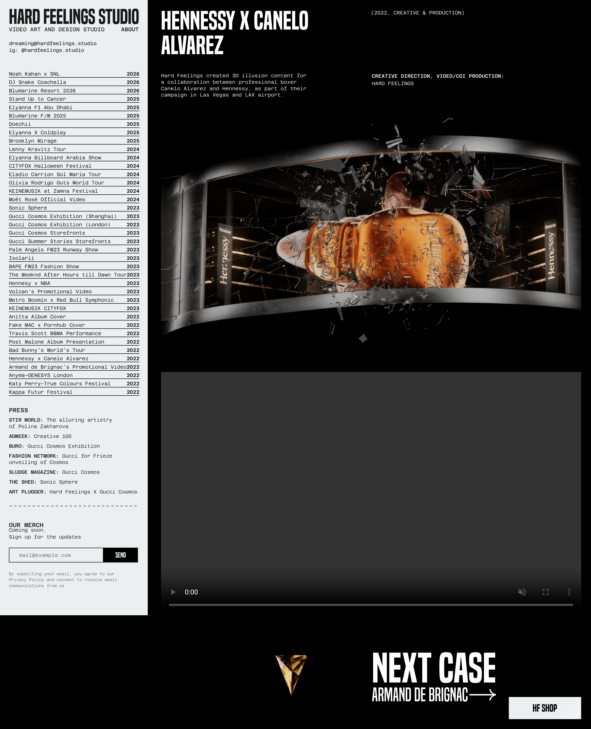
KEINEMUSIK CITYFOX (74, 308)
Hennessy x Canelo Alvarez (74, 358)
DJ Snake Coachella (74, 82)
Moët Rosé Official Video (74, 199)
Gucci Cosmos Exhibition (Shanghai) (74, 216)
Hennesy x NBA (74, 283)
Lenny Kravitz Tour (74, 149)
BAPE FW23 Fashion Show (74, 266)
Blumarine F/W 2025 (74, 116)
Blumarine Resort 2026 (74, 90)
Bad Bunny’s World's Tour (74, 350)
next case (434, 668)
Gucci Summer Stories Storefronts (74, 241)
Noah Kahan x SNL (74, 74)
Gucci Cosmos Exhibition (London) (74, 224)
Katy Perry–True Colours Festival (74, 383)
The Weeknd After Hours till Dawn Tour (74, 275)
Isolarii (74, 258)
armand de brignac (420, 695)
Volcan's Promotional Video (74, 291)
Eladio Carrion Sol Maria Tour (74, 174)
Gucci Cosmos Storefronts (74, 233)
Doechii (74, 124)
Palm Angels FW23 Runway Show (74, 249)
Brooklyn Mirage (74, 141)
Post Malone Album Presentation (74, 342)
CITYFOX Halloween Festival (74, 166)
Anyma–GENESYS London (74, 375)
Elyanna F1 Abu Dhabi (74, 107)
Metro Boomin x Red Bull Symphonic (74, 300)
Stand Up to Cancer (74, 99)
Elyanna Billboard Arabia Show (74, 157)
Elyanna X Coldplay (74, 132)
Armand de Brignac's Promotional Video (74, 367)
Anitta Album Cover (74, 316)
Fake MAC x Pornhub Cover (74, 325)
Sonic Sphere (74, 208)
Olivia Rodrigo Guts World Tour (74, 182)
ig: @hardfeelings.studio (46, 50)
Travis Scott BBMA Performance (74, 333)
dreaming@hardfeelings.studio (53, 43)
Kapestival (74, 392)
